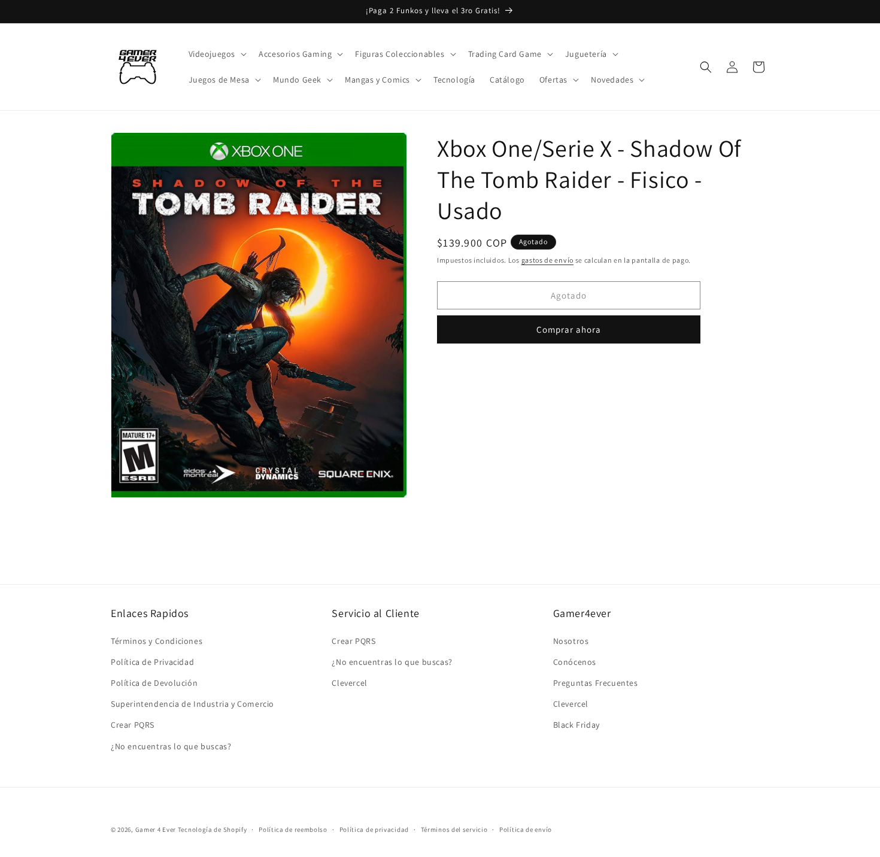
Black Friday (576, 724)
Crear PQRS (132, 724)
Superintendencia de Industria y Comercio (192, 703)
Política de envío (525, 829)
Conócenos (574, 662)
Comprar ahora (568, 329)
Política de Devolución (154, 682)
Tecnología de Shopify (212, 829)
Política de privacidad (374, 829)
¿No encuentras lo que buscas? (171, 746)
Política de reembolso (293, 829)
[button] (216, 53)
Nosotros (571, 641)
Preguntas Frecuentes (595, 682)
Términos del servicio (454, 829)
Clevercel (349, 682)
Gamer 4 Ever (155, 829)
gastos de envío (547, 260)
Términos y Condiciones (156, 641)
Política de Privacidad (152, 662)
